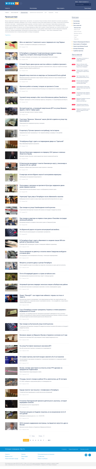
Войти (76, 1)
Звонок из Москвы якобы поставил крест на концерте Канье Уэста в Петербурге (82, 65)
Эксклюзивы (33, 8)
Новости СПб (77, 29)
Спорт (75, 37)
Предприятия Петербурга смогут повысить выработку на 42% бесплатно (83, 110)
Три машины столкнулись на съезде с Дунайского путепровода (82, 59)
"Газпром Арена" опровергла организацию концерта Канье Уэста (82, 71)
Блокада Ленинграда (78, 48)
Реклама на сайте (84, 449)
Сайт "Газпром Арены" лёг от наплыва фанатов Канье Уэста (82, 76)
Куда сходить (60, 8)
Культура (76, 35)
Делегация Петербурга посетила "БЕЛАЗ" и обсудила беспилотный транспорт (83, 100)
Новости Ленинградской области (81, 42)
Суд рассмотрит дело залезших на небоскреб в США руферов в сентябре (83, 94)
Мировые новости (78, 33)
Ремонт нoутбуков (42, 458)
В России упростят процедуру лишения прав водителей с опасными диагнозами (82, 82)
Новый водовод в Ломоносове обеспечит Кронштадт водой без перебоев (83, 88)
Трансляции (87, 8)
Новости (7, 8)
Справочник (41, 456)
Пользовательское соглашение (46, 454)
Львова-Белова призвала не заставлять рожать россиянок (82, 105)
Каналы (23, 454)
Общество (76, 39)
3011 (49, 440)
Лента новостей (77, 25)
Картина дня (76, 23)
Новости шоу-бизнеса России (80, 46)
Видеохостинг (9, 456)
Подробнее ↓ (8, 35)
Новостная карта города (11, 458)
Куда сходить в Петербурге (80, 44)
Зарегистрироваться (83, 1)
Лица (22, 458)
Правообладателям (73, 449)
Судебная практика (78, 50)
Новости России (77, 31)
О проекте (64, 449)
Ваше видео (24, 456)
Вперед (40, 436)
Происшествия (77, 27)
